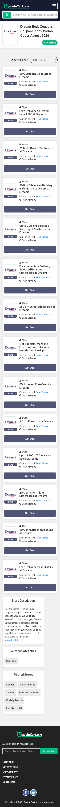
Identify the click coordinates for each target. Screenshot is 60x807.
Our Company (10, 771)
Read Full (11, 639)
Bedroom (11, 660)
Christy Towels (14, 700)
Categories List (11, 766)
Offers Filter (19, 60)
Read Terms (42, 81)
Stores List (8, 761)
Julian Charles (27, 684)
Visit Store (49, 42)
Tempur (10, 692)
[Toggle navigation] (54, 6)
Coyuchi (10, 684)
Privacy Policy (10, 776)
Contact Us (8, 781)
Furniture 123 (14, 708)
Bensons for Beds (29, 692)
